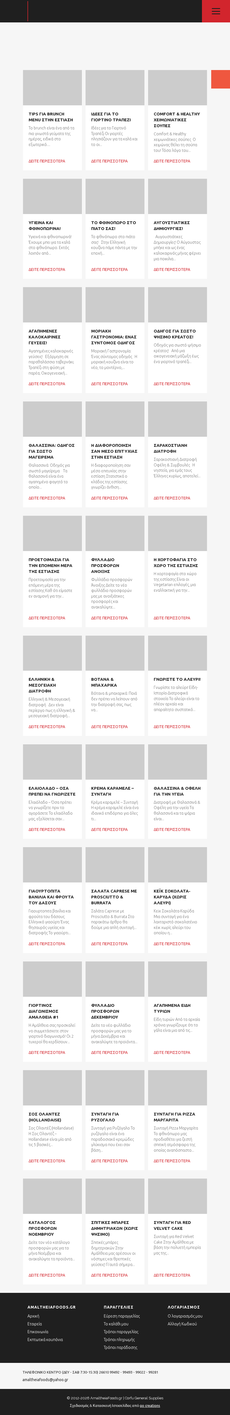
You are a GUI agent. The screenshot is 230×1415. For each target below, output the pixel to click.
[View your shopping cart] (220, 79)
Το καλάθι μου (116, 1324)
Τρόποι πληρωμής (119, 1339)
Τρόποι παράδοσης (120, 1347)
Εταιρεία (34, 1324)
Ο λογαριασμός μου (185, 1316)
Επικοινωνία (37, 1332)
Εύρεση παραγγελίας (122, 1316)
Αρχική (33, 1316)
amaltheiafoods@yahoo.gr (45, 1379)
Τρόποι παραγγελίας (121, 1332)
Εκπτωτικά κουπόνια (45, 1339)
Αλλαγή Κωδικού (182, 1324)
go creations (150, 1405)
